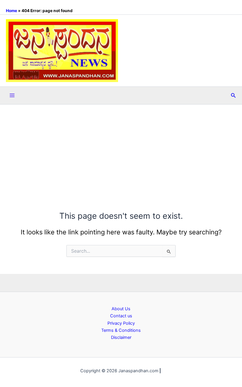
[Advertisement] (121, 148)
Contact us (121, 316)
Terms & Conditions (121, 330)
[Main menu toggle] (12, 95)
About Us (121, 308)
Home (11, 10)
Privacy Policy (121, 323)
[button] (233, 95)
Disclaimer (121, 337)
